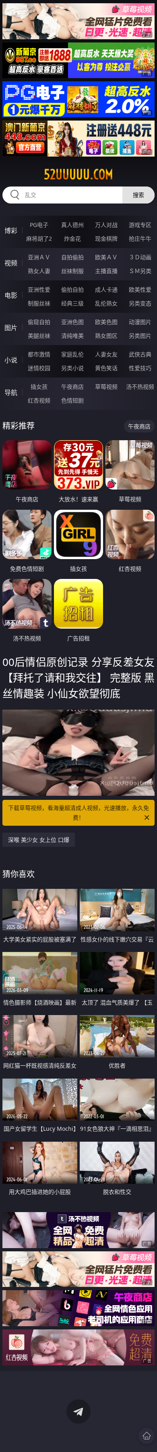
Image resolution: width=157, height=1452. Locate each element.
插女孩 (39, 386)
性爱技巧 (140, 368)
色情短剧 (72, 400)
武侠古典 (140, 354)
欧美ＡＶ (106, 257)
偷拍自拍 (72, 289)
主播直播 (106, 271)
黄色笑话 (106, 368)
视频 (10, 263)
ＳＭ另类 (140, 271)
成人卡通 (106, 289)
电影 (10, 295)
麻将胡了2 (39, 238)
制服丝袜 (39, 303)
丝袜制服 (72, 271)
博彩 (10, 230)
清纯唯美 (72, 335)
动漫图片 (140, 322)
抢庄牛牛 (140, 238)
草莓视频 (106, 386)
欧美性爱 (140, 289)
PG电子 (39, 225)
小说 (10, 360)
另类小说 (72, 368)
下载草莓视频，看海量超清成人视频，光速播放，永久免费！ (78, 812)
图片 (10, 327)
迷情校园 (39, 368)
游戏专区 (140, 225)
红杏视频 (39, 400)
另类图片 (140, 335)
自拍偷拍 (72, 257)
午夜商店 (72, 386)
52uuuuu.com (78, 174)
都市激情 (39, 354)
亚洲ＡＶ (39, 257)
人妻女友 (106, 354)
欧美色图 (106, 322)
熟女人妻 (39, 271)
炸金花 (72, 238)
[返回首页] (146, 1436)
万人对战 (106, 225)
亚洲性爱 (39, 289)
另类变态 (140, 303)
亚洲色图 (72, 322)
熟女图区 (106, 335)
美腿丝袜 (39, 335)
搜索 (138, 195)
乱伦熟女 (106, 303)
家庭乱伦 (72, 354)
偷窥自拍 (39, 322)
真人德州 (72, 225)
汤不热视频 (140, 386)
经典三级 (72, 303)
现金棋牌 (106, 238)
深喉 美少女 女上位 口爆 (38, 840)
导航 (10, 392)
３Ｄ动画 (140, 257)
